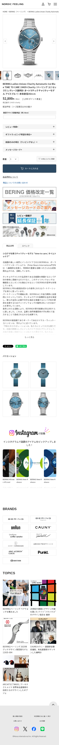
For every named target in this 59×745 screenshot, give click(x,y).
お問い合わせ (17, 721)
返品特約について (10, 176)
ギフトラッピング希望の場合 (18, 134)
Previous (5, 41)
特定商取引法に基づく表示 (42, 716)
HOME (5, 11)
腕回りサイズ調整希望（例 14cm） (16, 112)
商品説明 (10, 245)
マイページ (43, 4)
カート (49, 4)
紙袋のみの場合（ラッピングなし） (21, 142)
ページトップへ (53, 703)
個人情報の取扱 (17, 716)
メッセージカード (14, 149)
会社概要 (42, 721)
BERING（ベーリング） (18, 11)
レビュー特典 (12, 126)
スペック (26, 245)
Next (53, 41)
